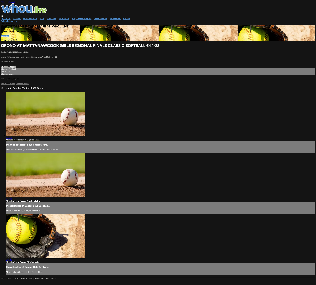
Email (13, 67)
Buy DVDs (64, 19)
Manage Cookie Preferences (39, 278)
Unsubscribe (100, 19)
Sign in (126, 19)
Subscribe (5, 36)
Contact (51, 19)
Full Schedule (30, 19)
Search (17, 19)
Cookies (24, 278)
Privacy (16, 278)
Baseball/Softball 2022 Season (11, 52)
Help (42, 19)
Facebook (5, 67)
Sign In (13, 21)
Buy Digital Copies (81, 19)
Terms (9, 278)
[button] (2, 16)
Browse (6, 19)
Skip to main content (9, 2)
